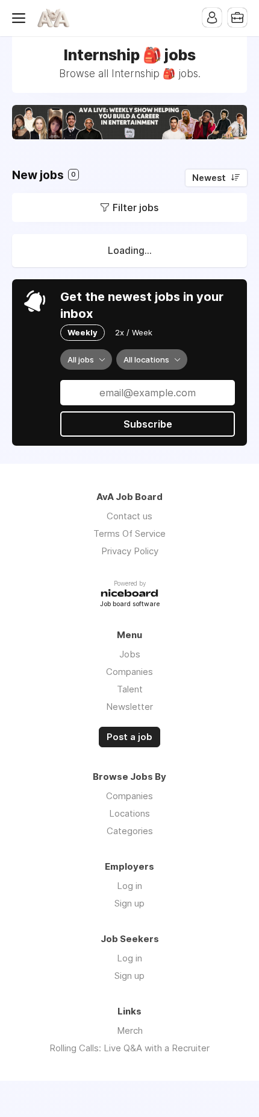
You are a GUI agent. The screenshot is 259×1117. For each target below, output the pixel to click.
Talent (130, 689)
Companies (129, 671)
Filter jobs (135, 207)
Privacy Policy (129, 551)
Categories (130, 831)
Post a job (129, 737)
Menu (21, 18)
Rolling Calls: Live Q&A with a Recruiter (129, 1048)
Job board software (130, 604)
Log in (129, 885)
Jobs (129, 654)
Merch (130, 1030)
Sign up (129, 903)
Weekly (82, 332)
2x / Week (133, 332)
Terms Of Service (129, 533)
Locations (129, 813)
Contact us (129, 516)
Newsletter (129, 706)
